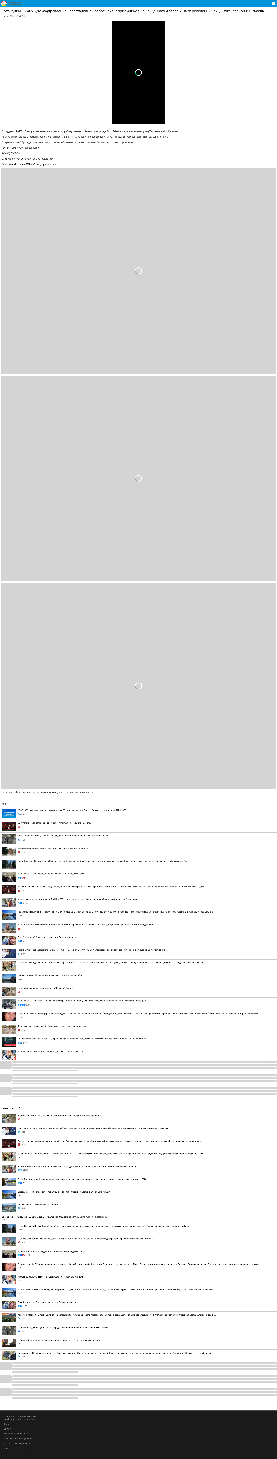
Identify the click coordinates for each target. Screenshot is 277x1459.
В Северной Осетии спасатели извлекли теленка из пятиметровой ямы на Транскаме (59, 1115)
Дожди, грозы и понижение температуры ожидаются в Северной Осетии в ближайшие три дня (64, 1192)
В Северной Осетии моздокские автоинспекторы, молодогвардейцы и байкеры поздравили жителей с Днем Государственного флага (83, 1001)
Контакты (8, 1428)
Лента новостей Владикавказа (18, 1453)
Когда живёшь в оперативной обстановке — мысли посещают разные (52, 1026)
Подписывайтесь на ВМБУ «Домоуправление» (28, 164)
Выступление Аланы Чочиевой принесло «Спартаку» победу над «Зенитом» (55, 823)
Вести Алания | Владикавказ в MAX (60, 1217)
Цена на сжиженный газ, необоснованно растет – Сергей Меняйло (50, 975)
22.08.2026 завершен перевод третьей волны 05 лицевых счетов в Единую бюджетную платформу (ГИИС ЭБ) (72, 810)
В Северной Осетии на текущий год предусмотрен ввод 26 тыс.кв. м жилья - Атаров (59, 1340)
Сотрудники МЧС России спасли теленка (38, 1204)
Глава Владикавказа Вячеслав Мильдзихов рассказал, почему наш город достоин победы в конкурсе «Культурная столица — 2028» (83, 1179)
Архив (6, 1448)
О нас (6, 1423)
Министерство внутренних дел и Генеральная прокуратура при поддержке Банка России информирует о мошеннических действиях (82, 1039)
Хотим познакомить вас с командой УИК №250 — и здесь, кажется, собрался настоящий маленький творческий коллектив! (78, 899)
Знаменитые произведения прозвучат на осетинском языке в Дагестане (53, 848)
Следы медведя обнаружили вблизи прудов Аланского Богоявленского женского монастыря (63, 835)
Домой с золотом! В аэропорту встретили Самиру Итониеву (47, 937)
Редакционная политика (15, 1433)
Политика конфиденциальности (19, 1438)
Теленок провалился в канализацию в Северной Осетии (45, 988)
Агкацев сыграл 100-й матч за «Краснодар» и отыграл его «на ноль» (51, 1051)
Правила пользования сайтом (18, 1443)
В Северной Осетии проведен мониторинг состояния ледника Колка (51, 874)
